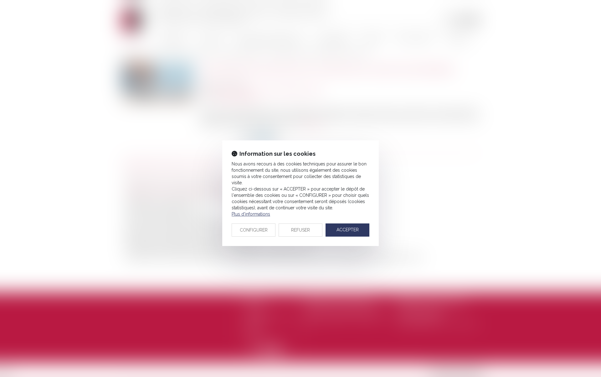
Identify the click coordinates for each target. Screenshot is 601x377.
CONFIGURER (254, 230)
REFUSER (300, 230)
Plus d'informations (251, 214)
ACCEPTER (347, 229)
